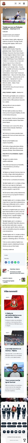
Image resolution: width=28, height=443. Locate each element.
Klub (20, 423)
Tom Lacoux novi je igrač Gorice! (12, 381)
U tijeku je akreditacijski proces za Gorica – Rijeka (13, 315)
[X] (9, 262)
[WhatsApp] (15, 262)
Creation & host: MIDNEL (14, 440)
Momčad (14, 423)
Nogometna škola (11, 426)
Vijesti (7, 297)
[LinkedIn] (12, 262)
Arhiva (24, 426)
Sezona (24, 423)
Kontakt (19, 426)
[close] (24, 3)
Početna (4, 423)
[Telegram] (18, 262)
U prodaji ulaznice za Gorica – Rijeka (13, 350)
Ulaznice (4, 426)
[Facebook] (6, 262)
